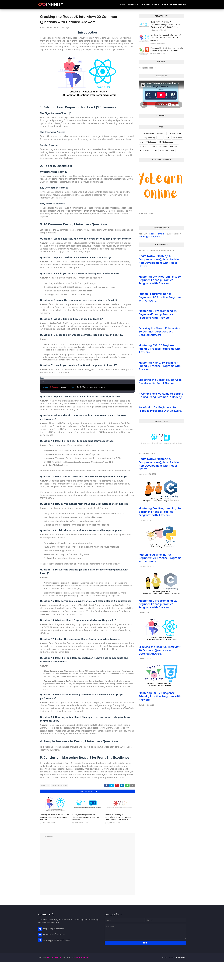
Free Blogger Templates (149, 236)
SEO (154, 150)
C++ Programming (147, 138)
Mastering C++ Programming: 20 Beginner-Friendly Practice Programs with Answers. (160, 280)
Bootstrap (161, 133)
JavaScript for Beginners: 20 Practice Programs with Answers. (160, 409)
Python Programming (158, 146)
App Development (147, 133)
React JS (44, 785)
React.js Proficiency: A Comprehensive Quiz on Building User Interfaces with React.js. (118, 817)
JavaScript (177, 138)
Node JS (143, 146)
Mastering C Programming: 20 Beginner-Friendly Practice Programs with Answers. (158, 314)
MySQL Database (166, 142)
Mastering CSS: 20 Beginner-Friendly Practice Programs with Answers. (160, 349)
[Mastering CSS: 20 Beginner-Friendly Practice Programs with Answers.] (161, 687)
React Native (145, 150)
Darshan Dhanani (49, 27)
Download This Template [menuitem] (174, 4)
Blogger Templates (158, 234)
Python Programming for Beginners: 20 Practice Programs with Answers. (160, 297)
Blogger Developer (54, 957)
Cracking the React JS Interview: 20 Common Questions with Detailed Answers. (54, 817)
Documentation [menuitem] (149, 4)
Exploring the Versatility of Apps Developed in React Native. (160, 381)
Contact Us (180, 957)
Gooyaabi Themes (81, 957)
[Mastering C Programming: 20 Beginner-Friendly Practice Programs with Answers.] (161, 595)
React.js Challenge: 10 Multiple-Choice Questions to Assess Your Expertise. (85, 817)
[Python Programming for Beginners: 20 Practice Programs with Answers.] (161, 549)
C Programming (175, 133)
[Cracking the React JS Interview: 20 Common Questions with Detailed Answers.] (161, 641)
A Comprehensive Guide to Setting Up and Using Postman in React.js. (161, 395)
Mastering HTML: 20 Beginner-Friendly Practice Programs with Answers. (166, 49)
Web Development (59, 785)
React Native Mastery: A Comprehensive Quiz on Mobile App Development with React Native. (165, 24)
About (171, 957)
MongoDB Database (148, 142)
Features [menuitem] (132, 4)
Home (164, 957)
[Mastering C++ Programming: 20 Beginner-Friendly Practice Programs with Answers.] (161, 503)
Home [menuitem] (122, 4)
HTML (167, 138)
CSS (160, 138)
